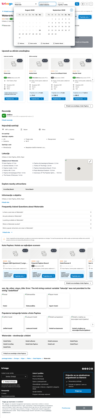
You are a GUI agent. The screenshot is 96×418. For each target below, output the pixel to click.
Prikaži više (5, 202)
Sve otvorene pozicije (8, 396)
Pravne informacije (38, 379)
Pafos (29, 358)
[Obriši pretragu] (36, 4)
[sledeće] (71, 10)
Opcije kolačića (37, 391)
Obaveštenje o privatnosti (40, 384)
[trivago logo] (7, 3)
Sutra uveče (33, 43)
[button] (26, 4)
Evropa (16, 358)
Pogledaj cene (84, 17)
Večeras (22, 43)
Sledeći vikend (59, 43)
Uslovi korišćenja (38, 376)
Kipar (23, 358)
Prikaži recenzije (7, 120)
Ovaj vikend (46, 43)
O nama (4, 393)
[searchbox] (26, 5)
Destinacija (18, 3)
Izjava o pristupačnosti (39, 381)
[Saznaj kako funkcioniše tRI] (33, 116)
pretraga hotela (7, 358)
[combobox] (26, 3)
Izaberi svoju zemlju (8, 373)
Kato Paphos (37, 358)
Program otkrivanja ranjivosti (41, 394)
